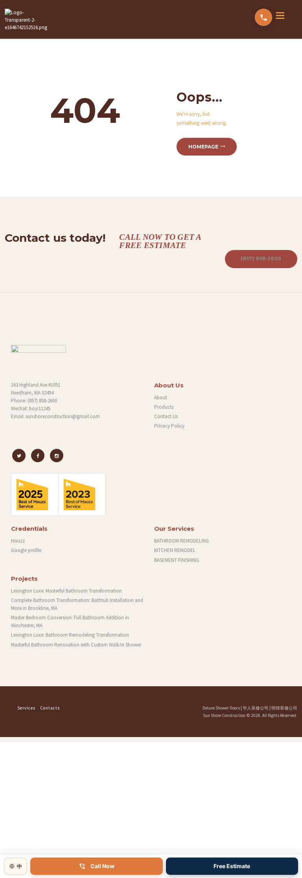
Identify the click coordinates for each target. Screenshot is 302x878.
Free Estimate (232, 866)
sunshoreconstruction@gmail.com (63, 416)
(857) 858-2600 (261, 258)
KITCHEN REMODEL (174, 550)
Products (163, 407)
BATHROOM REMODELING (181, 540)
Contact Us (166, 416)
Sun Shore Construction (224, 715)
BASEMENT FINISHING (176, 560)
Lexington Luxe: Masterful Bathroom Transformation (66, 590)
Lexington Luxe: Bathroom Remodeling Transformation (70, 635)
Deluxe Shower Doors (221, 708)
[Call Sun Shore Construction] (263, 17)
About (160, 397)
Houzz (18, 540)
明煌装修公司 (284, 708)
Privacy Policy (169, 425)
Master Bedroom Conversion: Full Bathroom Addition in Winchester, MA (70, 621)
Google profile (26, 550)
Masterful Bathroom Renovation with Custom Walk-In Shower (76, 644)
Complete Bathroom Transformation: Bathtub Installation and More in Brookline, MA (77, 604)
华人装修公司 (256, 708)
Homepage (203, 147)
